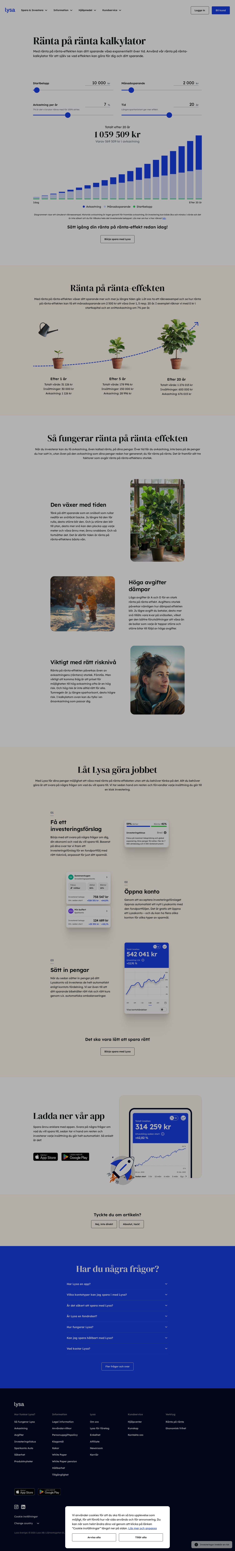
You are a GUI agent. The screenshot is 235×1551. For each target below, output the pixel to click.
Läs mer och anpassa (142, 1528)
